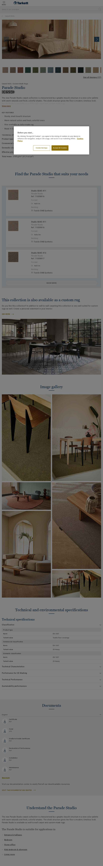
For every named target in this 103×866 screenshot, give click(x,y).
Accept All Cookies (60, 148)
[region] (51, 140)
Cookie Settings (41, 148)
